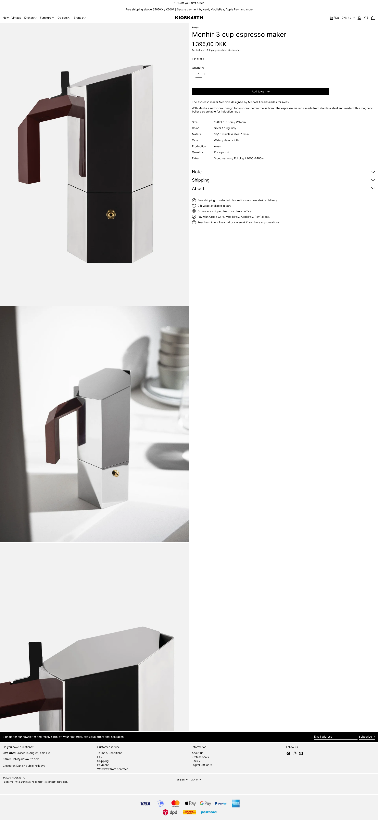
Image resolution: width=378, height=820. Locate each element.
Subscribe (365, 736)
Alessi (195, 27)
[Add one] (204, 74)
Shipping (211, 50)
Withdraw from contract (112, 769)
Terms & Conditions (109, 753)
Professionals (200, 757)
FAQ (100, 757)
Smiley (196, 761)
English (181, 779)
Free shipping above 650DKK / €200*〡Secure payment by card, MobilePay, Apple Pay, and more (189, 9)
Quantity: (198, 67)
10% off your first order (189, 3)
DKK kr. (347, 17)
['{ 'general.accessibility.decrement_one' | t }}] (193, 74)
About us (197, 753)
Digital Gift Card (202, 765)
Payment (103, 765)
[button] (366, 18)
